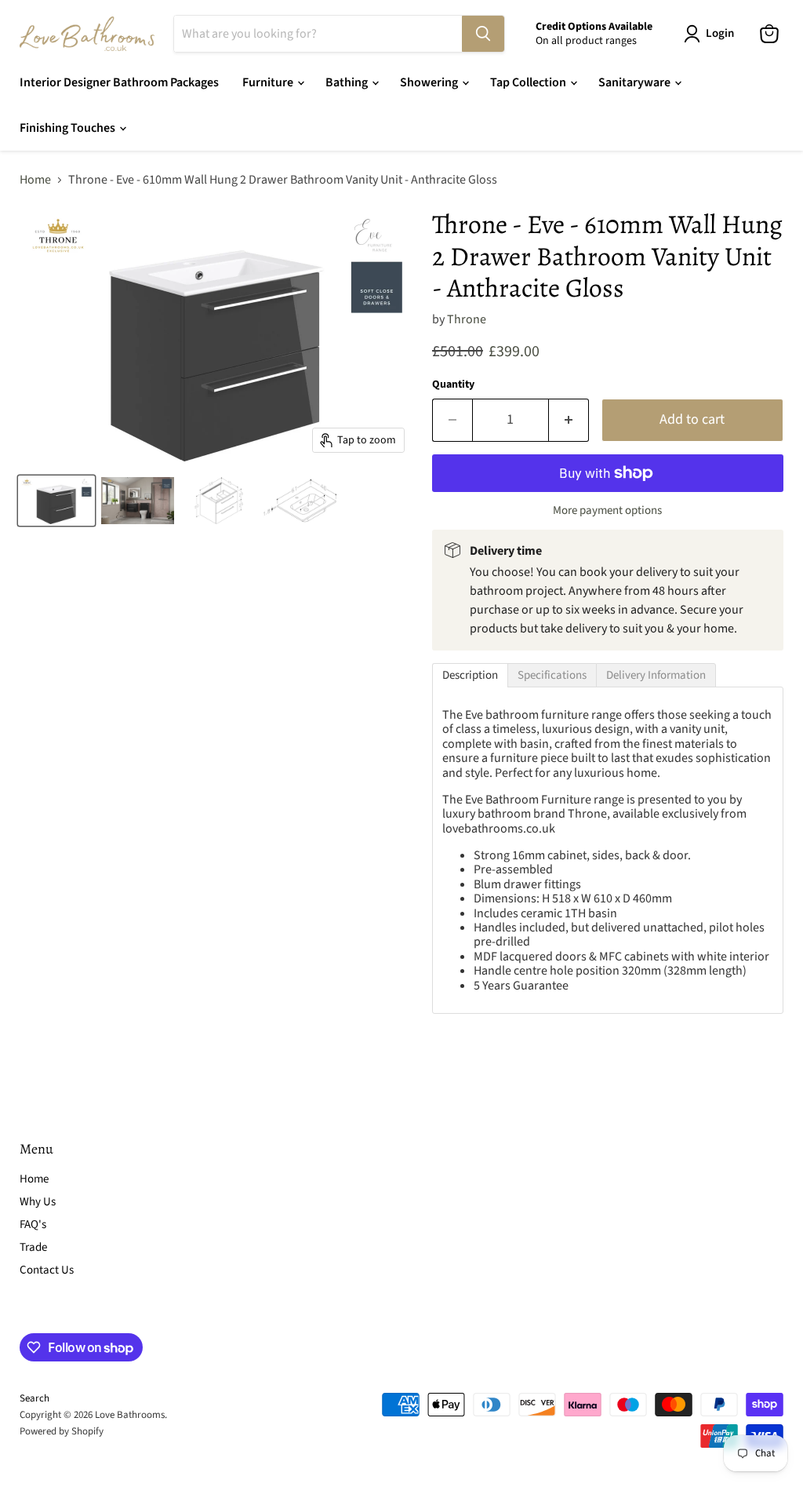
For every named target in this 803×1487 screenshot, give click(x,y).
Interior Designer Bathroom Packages (119, 82)
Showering (430, 82)
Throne (466, 319)
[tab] (470, 675)
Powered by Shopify (62, 1431)
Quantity (453, 384)
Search (34, 1398)
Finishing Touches (69, 128)
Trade (33, 1247)
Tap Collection (529, 82)
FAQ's (33, 1224)
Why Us (38, 1202)
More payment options (607, 510)
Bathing (347, 82)
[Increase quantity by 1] (569, 420)
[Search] (483, 34)
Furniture (269, 82)
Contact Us (47, 1270)
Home (35, 180)
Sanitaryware (635, 82)
